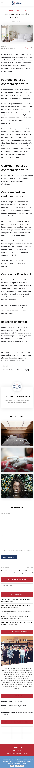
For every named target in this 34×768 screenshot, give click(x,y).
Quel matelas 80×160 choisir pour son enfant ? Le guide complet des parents (16, 606)
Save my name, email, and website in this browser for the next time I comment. (16, 551)
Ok (12, 765)
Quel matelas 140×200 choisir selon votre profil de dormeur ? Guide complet (16, 623)
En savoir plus (19, 765)
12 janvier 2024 (17, 21)
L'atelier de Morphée (8, 48)
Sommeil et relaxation (17, 10)
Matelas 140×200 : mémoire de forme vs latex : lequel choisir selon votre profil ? (15, 617)
